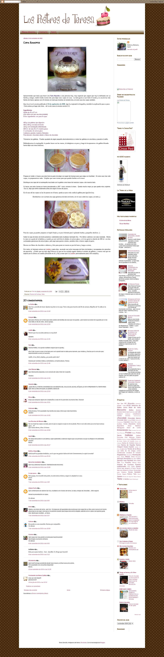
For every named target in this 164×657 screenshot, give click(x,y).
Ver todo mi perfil (132, 49)
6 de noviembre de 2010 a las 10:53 (39, 324)
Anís (124, 405)
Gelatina (138, 437)
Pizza (139, 462)
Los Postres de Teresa (123, 100)
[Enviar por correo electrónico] (60, 291)
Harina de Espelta (128, 445)
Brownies (119, 412)
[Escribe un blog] (62, 291)
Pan (118, 462)
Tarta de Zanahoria (133, 251)
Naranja (120, 460)
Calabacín (120, 414)
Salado (119, 476)
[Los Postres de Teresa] (124, 121)
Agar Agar (120, 403)
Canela (119, 415)
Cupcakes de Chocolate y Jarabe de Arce (134, 236)
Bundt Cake (126, 412)
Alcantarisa (32, 560)
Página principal (29, 32)
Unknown (31, 408)
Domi (30, 506)
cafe (136, 412)
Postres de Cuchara (35, 294)
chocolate (122, 418)
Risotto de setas (133, 530)
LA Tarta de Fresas (133, 284)
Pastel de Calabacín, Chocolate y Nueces (134, 381)
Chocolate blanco (134, 418)
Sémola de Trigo (126, 476)
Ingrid (30, 436)
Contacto (43, 32)
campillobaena (137, 414)
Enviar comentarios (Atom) (40, 593)
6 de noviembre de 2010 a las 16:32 (39, 415)
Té (123, 479)
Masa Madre (120, 456)
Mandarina (129, 454)
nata (125, 460)
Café (139, 412)
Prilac (128, 466)
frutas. (134, 433)
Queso (138, 466)
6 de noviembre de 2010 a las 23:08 (39, 467)
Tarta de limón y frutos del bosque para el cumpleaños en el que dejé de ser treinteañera (134, 520)
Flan (130, 430)
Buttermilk (131, 412)
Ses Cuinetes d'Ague (126, 541)
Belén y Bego (32, 451)
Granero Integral (126, 439)
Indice (53, 32)
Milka (135, 458)
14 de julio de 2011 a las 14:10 (37, 582)
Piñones (134, 462)
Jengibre (122, 449)
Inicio (68, 590)
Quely (133, 466)
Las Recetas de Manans (36, 421)
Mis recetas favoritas (126, 546)
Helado (126, 447)
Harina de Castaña (128, 441)
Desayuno (120, 428)
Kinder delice (132, 561)
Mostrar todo (138, 614)
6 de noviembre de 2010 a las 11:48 (39, 363)
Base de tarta (135, 407)
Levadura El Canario (133, 453)
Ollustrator (83, 642)
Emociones (122, 430)
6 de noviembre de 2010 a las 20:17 (39, 445)
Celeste (30, 521)
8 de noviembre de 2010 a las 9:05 (39, 543)
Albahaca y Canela (125, 515)
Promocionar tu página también (125, 122)
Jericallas (131, 503)
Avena (125, 407)
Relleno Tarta (131, 474)
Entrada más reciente (30, 590)
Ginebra (119, 439)
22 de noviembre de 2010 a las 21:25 (39, 569)
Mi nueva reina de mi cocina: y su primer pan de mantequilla (133, 333)
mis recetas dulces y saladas (128, 528)
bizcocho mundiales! (35, 462)
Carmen (31, 534)
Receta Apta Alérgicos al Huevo (126, 468)
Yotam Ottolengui (133, 479)
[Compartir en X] (64, 291)
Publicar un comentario (33, 586)
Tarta (43, 294)
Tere (29, 345)
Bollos (131, 410)
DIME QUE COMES (125, 589)
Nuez (139, 460)
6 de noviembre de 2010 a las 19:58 (39, 430)
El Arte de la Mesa (125, 220)
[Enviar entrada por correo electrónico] (56, 291)
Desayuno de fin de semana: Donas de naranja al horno (134, 300)
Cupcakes (127, 422)
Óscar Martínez (124, 223)
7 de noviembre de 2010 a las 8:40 (39, 500)
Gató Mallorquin (129, 437)
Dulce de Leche (134, 428)
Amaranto (138, 403)
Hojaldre (131, 447)
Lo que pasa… (32, 473)
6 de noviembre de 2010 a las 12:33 (39, 378)
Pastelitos (128, 462)
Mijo (132, 458)
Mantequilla (136, 455)
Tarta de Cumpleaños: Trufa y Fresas (134, 365)
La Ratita (31, 304)
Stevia (139, 476)
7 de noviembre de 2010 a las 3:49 (39, 482)
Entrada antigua (105, 590)
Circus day (122, 488)
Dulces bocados (124, 602)
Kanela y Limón (124, 559)
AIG (125, 403)
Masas (127, 456)
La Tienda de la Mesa (133, 449)
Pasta (122, 462)
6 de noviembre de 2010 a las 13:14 (39, 391)
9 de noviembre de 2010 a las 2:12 (39, 554)
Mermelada (127, 458)
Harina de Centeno (128, 443)
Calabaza (127, 414)
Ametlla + (119, 405)
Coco (133, 420)
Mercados (138, 456)
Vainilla (126, 479)
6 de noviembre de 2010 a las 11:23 (39, 339)
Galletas (129, 435)
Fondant (134, 430)
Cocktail (129, 420)
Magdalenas (121, 455)
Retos (139, 474)
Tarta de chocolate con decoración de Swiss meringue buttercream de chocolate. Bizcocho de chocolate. (129, 581)
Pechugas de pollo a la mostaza (128, 543)
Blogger (102, 642)
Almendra (131, 403)
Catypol (30, 317)
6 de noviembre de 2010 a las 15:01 (39, 402)
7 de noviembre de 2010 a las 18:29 (39, 528)
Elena (30, 397)
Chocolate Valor (122, 420)
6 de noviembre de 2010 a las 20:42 (39, 456)
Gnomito (31, 384)
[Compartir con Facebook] (66, 291)
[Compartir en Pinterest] (68, 291)
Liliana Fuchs (32, 488)
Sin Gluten (134, 476)
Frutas (128, 432)
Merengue (120, 458)
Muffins (139, 458)
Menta (133, 456)
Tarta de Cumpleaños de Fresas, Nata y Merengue (133, 268)
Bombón (138, 410)
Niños (135, 460)
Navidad (130, 460)
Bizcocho (121, 410)
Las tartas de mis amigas (126, 451)
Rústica (121, 502)
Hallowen (134, 439)
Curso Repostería (129, 424)
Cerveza (127, 415)
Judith (30, 330)
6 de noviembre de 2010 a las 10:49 (39, 311)
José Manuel (32, 369)
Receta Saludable (134, 472)
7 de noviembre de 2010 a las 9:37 (39, 515)
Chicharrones (137, 415)
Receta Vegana (121, 474)
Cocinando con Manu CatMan (37, 575)
